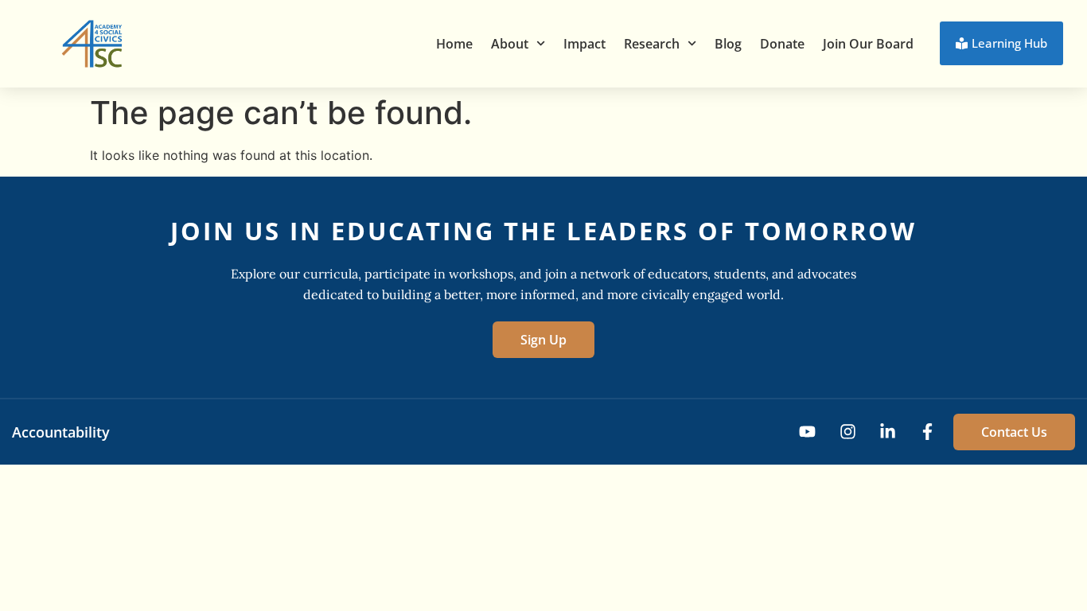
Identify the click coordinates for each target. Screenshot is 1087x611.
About (509, 44)
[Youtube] (807, 432)
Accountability (61, 432)
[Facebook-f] (927, 432)
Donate (782, 44)
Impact (584, 44)
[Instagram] (847, 432)
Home (454, 44)
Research (652, 44)
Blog (728, 44)
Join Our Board (868, 44)
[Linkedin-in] (888, 432)
